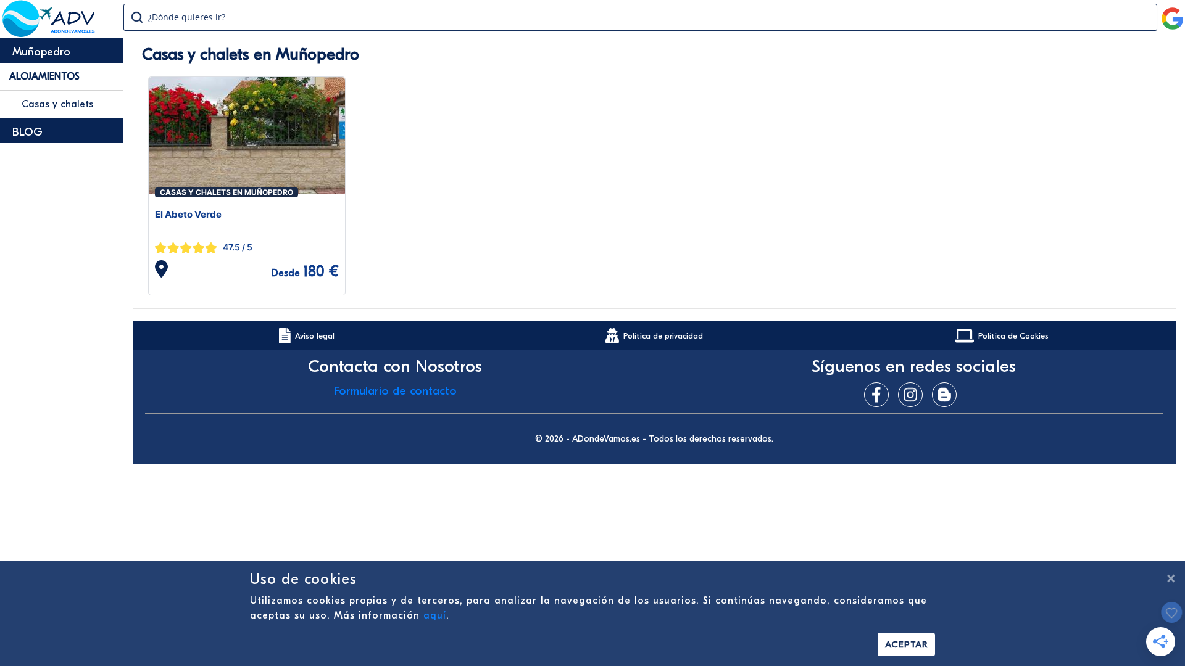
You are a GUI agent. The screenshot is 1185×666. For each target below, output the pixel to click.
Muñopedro (41, 52)
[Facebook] (879, 394)
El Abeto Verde (188, 214)
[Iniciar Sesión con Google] (1172, 13)
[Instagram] (913, 394)
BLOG (27, 132)
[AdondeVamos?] (49, 33)
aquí (434, 615)
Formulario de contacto (395, 391)
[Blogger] (947, 394)
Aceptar (906, 644)
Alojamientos (44, 76)
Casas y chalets (57, 104)
